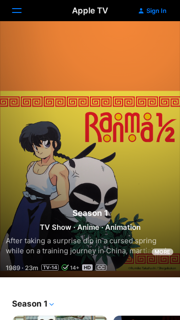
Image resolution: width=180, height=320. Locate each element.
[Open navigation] (22, 10)
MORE (162, 252)
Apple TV (90, 10)
